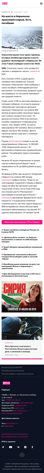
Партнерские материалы (12, 413)
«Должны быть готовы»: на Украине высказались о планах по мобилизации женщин (20, 239)
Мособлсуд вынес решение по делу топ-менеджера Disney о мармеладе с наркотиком (21, 266)
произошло (7, 198)
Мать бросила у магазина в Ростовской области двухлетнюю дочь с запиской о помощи (21, 349)
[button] (41, 3)
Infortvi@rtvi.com (26, 403)
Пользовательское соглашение (13, 371)
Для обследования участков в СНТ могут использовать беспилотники (21, 275)
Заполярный (16, 141)
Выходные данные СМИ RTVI (12, 367)
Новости (6, 12)
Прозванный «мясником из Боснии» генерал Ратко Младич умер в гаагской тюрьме (19, 256)
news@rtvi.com (21, 405)
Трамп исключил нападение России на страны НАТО (20, 231)
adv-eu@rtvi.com (20, 411)
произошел (7, 180)
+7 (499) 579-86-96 (13, 400)
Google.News (8, 426)
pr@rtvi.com (19, 408)
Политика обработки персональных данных (18, 374)
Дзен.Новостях (12, 423)
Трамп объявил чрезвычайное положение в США (22, 248)
